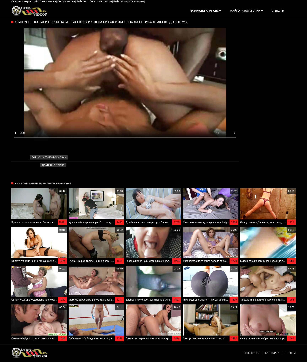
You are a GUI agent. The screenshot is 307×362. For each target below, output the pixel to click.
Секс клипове (48, 1)
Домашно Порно (53, 165)
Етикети (290, 353)
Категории (272, 353)
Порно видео (251, 353)
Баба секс (82, 1)
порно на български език (48, 157)
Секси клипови (66, 1)
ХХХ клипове (136, 1)
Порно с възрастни (101, 1)
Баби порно (120, 1)
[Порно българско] (29, 11)
